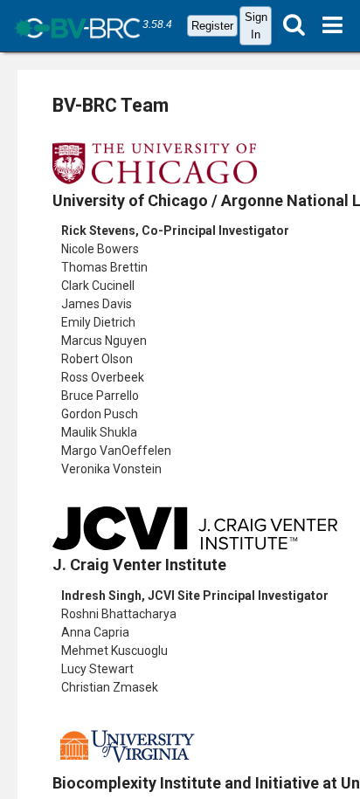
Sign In (256, 25)
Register (212, 25)
